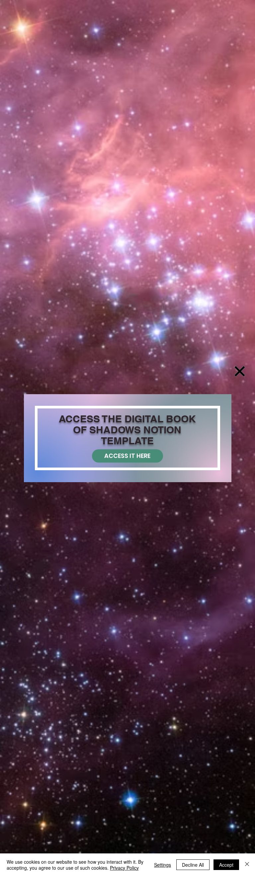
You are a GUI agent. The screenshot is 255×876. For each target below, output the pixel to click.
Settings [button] (162, 864)
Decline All (193, 864)
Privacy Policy (124, 867)
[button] (239, 371)
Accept (226, 864)
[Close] (247, 865)
